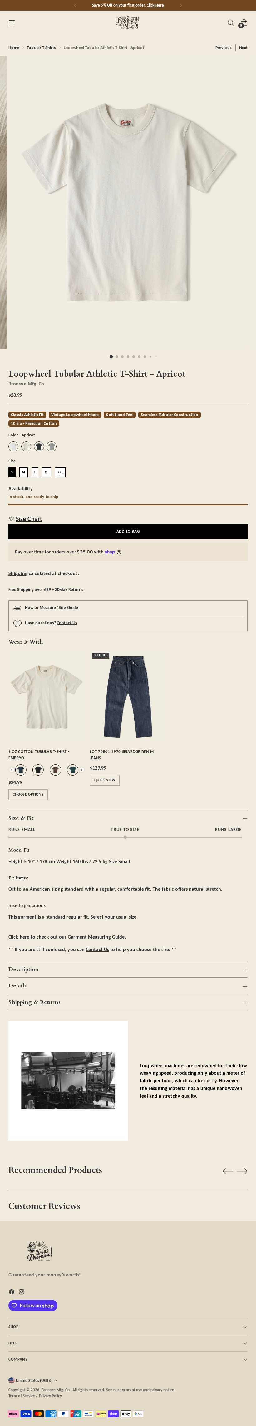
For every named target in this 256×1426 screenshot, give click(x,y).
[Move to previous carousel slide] (228, 1171)
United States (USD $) (34, 1380)
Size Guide (68, 607)
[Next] (181, 5)
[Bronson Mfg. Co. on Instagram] (22, 1293)
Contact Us (67, 622)
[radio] (13, 446)
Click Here (155, 5)
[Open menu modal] (11, 22)
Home (13, 47)
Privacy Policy (50, 1395)
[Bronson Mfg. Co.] (128, 22)
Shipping (17, 573)
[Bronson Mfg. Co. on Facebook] (12, 1293)
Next (243, 47)
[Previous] (75, 5)
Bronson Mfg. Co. (26, 384)
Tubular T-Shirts (41, 47)
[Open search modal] (230, 22)
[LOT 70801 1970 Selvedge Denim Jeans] (128, 697)
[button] (25, 518)
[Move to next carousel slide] (242, 1171)
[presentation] (11, 769)
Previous (223, 47)
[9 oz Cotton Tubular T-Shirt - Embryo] (46, 697)
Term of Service (21, 1395)
